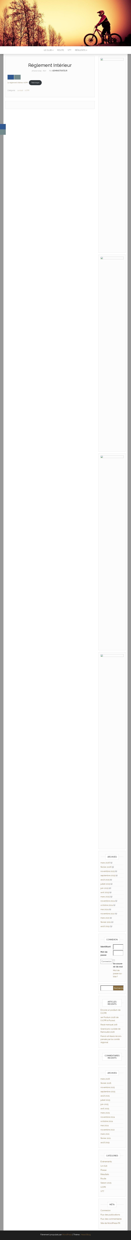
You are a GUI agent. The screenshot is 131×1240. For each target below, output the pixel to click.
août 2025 (105, 880)
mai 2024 (105, 909)
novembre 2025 (108, 871)
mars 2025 (105, 897)
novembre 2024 (108, 901)
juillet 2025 (105, 884)
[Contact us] (17, 77)
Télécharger (35, 83)
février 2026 (106, 867)
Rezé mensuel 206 (109, 1025)
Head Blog (86, 1234)
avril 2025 (105, 892)
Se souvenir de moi (118, 965)
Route (60, 50)
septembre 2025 (108, 875)
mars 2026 (105, 863)
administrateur (59, 71)
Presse (103, 1170)
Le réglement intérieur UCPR (17, 83)
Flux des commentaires (111, 1219)
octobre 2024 (107, 905)
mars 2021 (105, 918)
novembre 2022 (108, 913)
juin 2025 (104, 888)
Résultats (80, 50)
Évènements (106, 1161)
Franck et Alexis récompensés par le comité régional (111, 1039)
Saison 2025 (106, 1183)
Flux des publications (110, 1215)
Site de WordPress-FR (110, 1223)
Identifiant (106, 947)
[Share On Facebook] (11, 77)
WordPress (67, 1234)
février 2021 (106, 922)
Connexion (106, 1210)
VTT (69, 50)
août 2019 (105, 926)
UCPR (27, 90)
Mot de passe (104, 953)
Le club (48, 50)
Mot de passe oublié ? (117, 973)
